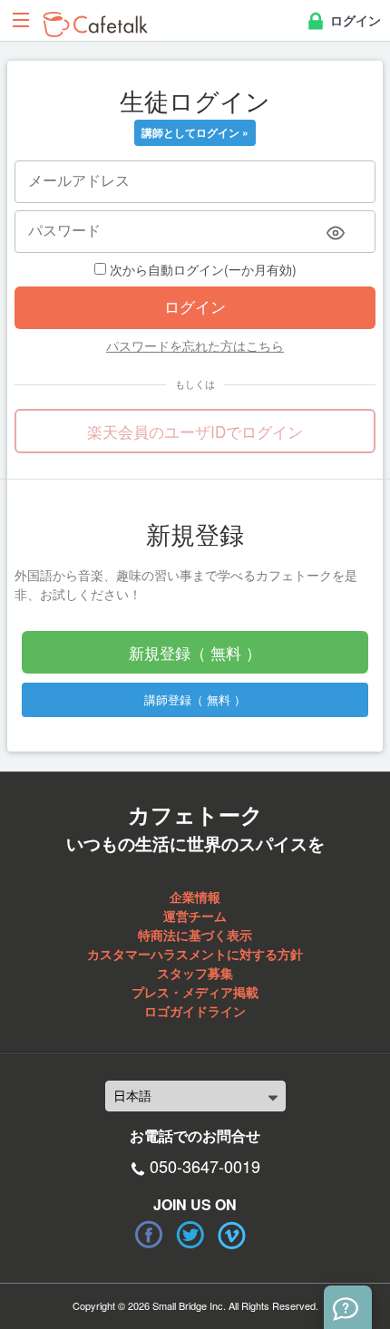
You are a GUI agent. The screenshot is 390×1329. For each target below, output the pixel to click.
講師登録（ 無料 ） (195, 699)
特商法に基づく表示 (195, 935)
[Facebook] (148, 1234)
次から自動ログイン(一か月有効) (201, 269)
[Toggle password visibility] (336, 233)
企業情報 (195, 897)
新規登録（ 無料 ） (195, 652)
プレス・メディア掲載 (195, 992)
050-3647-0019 (205, 1166)
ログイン (354, 20)
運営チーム (195, 916)
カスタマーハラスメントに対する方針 (195, 954)
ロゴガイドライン (195, 1011)
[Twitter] (190, 1234)
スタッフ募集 (195, 973)
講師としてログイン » (195, 132)
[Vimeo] (232, 1234)
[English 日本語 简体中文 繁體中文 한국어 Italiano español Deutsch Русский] (195, 1096)
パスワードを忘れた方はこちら (195, 345)
